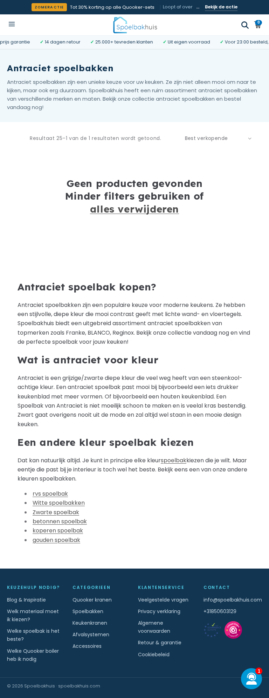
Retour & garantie (159, 642)
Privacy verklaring (159, 611)
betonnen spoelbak (60, 521)
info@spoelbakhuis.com (233, 599)
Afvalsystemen (91, 634)
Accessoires (87, 646)
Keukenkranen (90, 622)
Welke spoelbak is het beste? (33, 635)
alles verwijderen (134, 209)
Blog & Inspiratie (26, 599)
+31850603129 (220, 611)
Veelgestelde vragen (163, 599)
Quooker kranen (92, 599)
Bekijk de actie (221, 7)
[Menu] (12, 25)
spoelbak (173, 460)
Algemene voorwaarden (154, 627)
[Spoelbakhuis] (135, 24)
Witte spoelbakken (59, 503)
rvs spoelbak (50, 494)
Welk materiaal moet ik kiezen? (33, 615)
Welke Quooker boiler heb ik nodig (33, 655)
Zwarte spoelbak (56, 512)
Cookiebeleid (154, 654)
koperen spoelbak (58, 530)
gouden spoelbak (56, 540)
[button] (245, 25)
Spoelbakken (88, 611)
